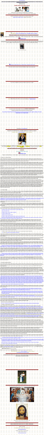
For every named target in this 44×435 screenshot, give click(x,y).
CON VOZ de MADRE (21, 132)
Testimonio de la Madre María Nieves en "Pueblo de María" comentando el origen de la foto (22, 64)
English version (23, 38)
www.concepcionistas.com (24, 128)
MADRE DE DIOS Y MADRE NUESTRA (18, 17)
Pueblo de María (32, 98)
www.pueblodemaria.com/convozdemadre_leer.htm (23, 352)
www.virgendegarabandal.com (22, 0)
